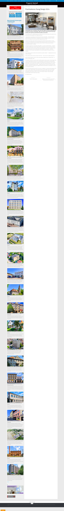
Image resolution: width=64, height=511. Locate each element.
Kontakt (50, 0)
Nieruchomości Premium (29, 0)
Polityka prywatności (32, 502)
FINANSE (15, 0)
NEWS (19, 0)
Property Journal (42, 0)
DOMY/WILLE (12, 16)
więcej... (8, 481)
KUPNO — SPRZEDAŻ (15, 7)
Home (8, 0)
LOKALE (12, 15)
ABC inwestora (36, 0)
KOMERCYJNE (18, 13)
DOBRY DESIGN (23, 0)
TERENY (18, 15)
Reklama (46, 0)
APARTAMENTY (18, 16)
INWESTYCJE (11, 0)
